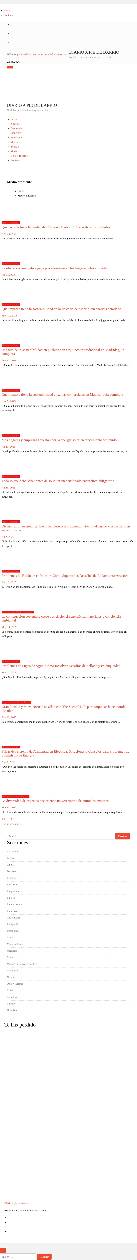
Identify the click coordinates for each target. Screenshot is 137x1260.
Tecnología (12, 997)
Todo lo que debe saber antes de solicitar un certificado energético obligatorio (58, 481)
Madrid (15, 142)
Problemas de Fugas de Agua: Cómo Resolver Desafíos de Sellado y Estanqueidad (61, 666)
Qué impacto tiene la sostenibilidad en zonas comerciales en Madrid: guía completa (62, 394)
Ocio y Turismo (19, 155)
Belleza (15, 146)
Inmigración (13, 924)
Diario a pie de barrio (94, 52)
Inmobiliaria (9, 612)
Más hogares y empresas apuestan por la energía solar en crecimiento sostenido (59, 440)
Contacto (9, 15)
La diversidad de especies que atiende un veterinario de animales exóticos (55, 801)
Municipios (17, 137)
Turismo (11, 1003)
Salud (10, 990)
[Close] (3, 1250)
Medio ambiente (11, 222)
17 (10, 819)
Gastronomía (13, 917)
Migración (12, 950)
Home (7, 10)
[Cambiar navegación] (10, 67)
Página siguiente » (12, 823)
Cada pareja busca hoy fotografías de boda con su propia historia (13, 1096)
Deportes (11, 871)
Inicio (14, 119)
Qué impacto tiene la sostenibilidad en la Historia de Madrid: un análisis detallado (61, 309)
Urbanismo (12, 1010)
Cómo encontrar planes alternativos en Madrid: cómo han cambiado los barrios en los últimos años (12, 1057)
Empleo (11, 898)
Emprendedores (15, 904)
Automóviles (13, 851)
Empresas (16, 132)
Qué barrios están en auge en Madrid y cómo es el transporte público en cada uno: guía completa (12, 1172)
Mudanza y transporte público (22, 964)
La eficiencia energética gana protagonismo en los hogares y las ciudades (55, 268)
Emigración (13, 891)
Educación (12, 884)
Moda (14, 151)
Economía (16, 128)
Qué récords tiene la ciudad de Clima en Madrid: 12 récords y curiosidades (56, 227)
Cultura (10, 864)
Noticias (15, 123)
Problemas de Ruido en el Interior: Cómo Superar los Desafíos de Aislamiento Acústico (65, 576)
